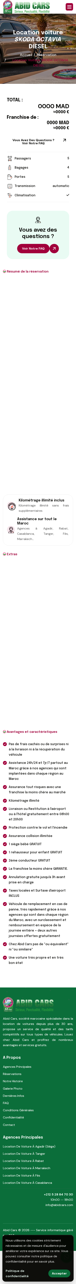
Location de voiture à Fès (21, 1175)
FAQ (6, 1103)
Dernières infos (13, 1096)
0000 (46, 106)
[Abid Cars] (26, 7)
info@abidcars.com (59, 1205)
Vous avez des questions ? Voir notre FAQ (33, 141)
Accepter (59, 1273)
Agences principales (17, 1067)
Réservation (46, 54)
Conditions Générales (18, 1110)
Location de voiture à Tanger (24, 1154)
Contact (9, 1125)
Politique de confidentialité (17, 1273)
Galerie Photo (12, 1089)
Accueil (26, 54)
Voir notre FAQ (33, 248)
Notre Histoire (13, 1081)
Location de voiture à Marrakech (26, 1168)
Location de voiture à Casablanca (27, 1183)
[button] (69, 7)
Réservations (12, 1074)
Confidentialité (13, 1117)
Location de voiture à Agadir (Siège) (29, 1146)
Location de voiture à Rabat (23, 1161)
